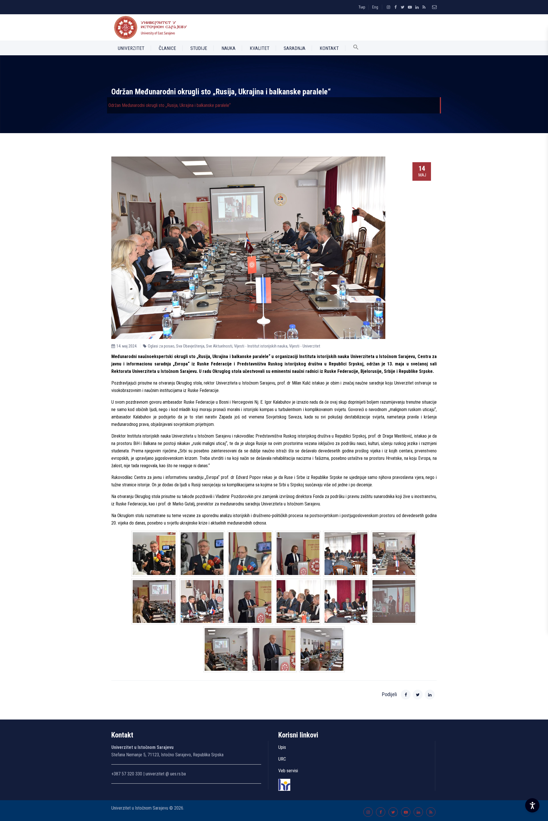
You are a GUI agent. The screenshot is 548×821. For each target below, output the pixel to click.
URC (282, 759)
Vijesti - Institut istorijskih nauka (260, 346)
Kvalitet (259, 48)
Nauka (228, 48)
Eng (375, 7)
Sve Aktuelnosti (219, 346)
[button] (355, 48)
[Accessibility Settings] (532, 805)
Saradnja (294, 48)
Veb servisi (288, 770)
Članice (167, 48)
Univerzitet (131, 48)
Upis (282, 747)
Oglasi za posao (161, 346)
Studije (198, 48)
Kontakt (329, 48)
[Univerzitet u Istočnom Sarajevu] (149, 27)
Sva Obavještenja (190, 346)
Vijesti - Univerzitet (304, 346)
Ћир (361, 7)
